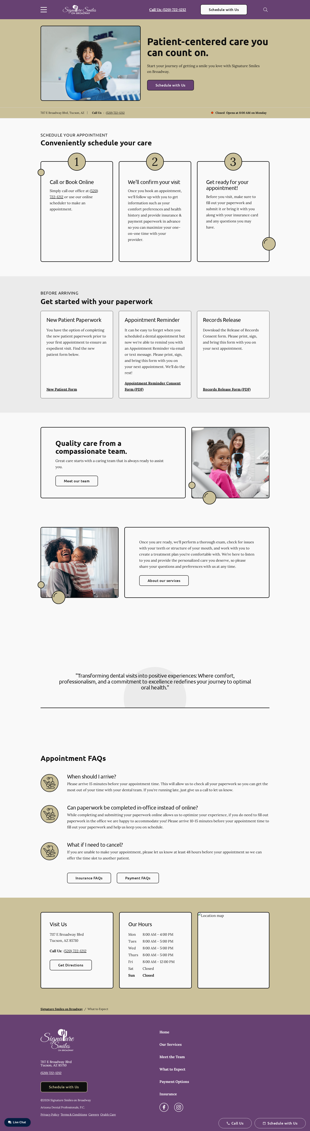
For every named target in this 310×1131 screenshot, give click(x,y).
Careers (93, 1114)
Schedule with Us (224, 9)
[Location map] (233, 950)
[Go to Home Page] (79, 9)
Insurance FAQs (89, 878)
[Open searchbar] (265, 10)
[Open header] (44, 10)
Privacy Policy (50, 1114)
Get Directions (70, 965)
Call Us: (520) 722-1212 (167, 9)
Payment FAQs (138, 878)
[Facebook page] (163, 1107)
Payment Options (174, 1081)
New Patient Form (61, 389)
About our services (164, 580)
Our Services (170, 1044)
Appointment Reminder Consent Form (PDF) (153, 386)
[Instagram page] (178, 1107)
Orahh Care (108, 1114)
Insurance (168, 1094)
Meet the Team (172, 1057)
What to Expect (172, 1069)
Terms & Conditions (74, 1114)
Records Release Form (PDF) (227, 389)
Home (164, 1032)
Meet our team (77, 481)
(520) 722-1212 (115, 113)
